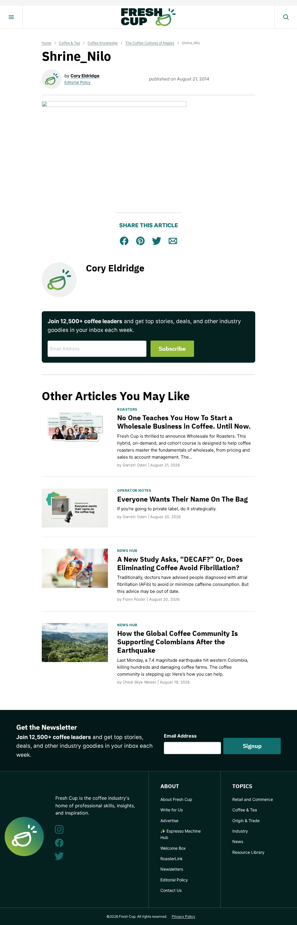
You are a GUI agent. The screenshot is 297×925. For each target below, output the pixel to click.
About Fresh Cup (176, 799)
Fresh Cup (148, 17)
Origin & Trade (246, 820)
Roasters (127, 409)
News (237, 841)
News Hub (127, 550)
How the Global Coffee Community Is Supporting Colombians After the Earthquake (177, 642)
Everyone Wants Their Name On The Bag (182, 499)
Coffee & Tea (69, 43)
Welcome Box (173, 848)
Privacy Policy (183, 916)
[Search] (285, 17)
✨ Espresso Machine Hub (180, 834)
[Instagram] (59, 829)
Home (46, 43)
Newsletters (171, 869)
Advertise (169, 820)
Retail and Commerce (252, 799)
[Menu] (11, 17)
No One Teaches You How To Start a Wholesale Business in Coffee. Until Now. (184, 422)
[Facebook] (59, 842)
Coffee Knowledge (103, 43)
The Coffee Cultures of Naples (149, 43)
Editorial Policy (77, 82)
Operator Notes (134, 490)
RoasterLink (171, 858)
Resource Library (248, 852)
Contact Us (171, 890)
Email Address (180, 736)
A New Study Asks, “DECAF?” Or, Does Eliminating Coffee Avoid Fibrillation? (180, 563)
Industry (240, 831)
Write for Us (171, 809)
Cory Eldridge (84, 75)
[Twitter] (59, 856)
